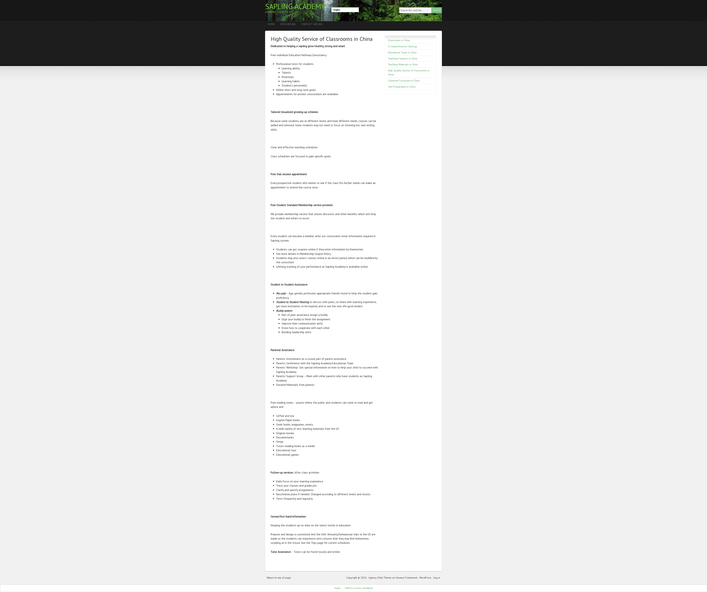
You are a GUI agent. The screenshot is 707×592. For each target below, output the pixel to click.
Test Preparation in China (401, 86)
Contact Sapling (312, 24)
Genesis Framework (406, 577)
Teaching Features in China (402, 58)
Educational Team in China (402, 52)
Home (271, 24)
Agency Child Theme (380, 577)
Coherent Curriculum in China (404, 80)
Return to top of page (279, 577)
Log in (436, 577)
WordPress (425, 577)
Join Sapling (288, 24)
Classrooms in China (399, 40)
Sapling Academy (295, 6)
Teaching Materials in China (403, 64)
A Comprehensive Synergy (402, 46)
